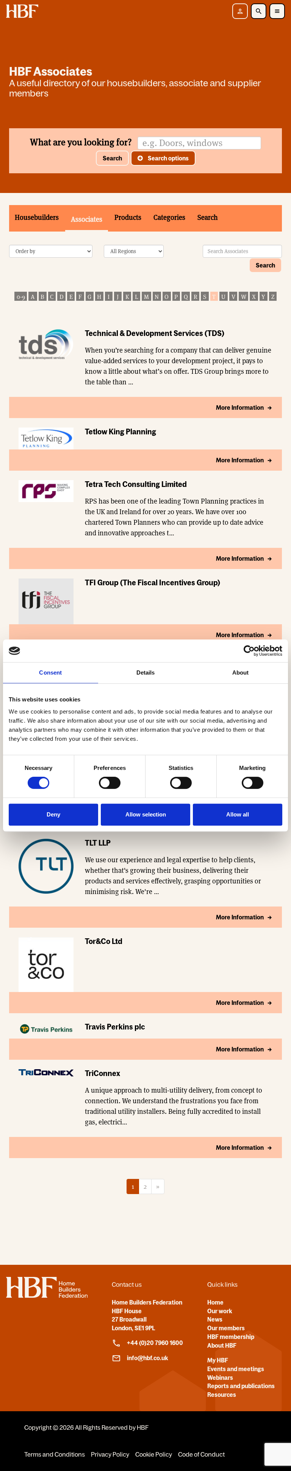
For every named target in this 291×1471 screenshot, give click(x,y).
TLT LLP (98, 842)
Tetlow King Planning (120, 431)
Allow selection (145, 814)
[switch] (109, 783)
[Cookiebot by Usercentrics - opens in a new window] (249, 650)
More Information (240, 407)
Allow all (237, 814)
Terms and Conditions (54, 1454)
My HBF (217, 1360)
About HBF (221, 1345)
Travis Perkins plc (115, 1026)
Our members (226, 1328)
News (214, 1319)
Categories (169, 217)
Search (112, 158)
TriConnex (102, 1073)
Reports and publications (241, 1386)
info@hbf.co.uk (147, 1358)
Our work (219, 1311)
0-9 (21, 297)
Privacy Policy (110, 1454)
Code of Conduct (201, 1454)
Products (127, 217)
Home (215, 1302)
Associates (86, 219)
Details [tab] (145, 672)
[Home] (47, 1295)
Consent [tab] (50, 672)
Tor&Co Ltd (103, 941)
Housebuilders (37, 217)
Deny (53, 814)
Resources (221, 1394)
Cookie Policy (153, 1454)
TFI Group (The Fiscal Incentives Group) (152, 582)
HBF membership (230, 1336)
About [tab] (240, 672)
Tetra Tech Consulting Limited (136, 484)
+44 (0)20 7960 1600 (155, 1343)
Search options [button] (168, 158)
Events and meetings (235, 1369)
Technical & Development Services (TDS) (154, 333)
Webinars (220, 1377)
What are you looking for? (81, 142)
